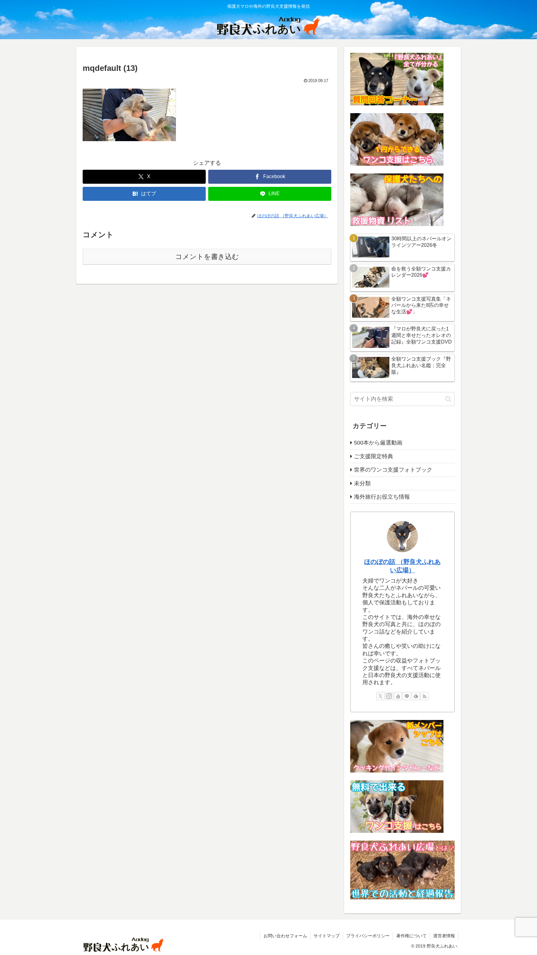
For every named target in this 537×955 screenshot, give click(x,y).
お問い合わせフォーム (285, 935)
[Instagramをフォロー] (389, 696)
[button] (448, 399)
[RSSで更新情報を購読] (424, 696)
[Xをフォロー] (380, 696)
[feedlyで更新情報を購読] (416, 696)
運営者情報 (444, 935)
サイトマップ (327, 935)
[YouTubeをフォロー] (398, 696)
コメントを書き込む (207, 257)
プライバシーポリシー (368, 935)
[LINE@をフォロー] (407, 696)
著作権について (411, 935)
